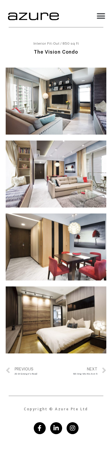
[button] (101, 16)
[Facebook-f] (40, 428)
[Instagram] (73, 428)
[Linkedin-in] (56, 428)
